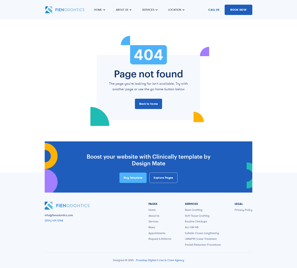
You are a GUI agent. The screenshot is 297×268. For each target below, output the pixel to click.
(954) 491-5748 (54, 220)
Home (152, 210)
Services (153, 221)
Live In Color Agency (171, 260)
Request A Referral (159, 238)
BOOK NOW (238, 10)
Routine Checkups (196, 221)
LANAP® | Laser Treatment (201, 238)
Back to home (148, 104)
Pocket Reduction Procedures (203, 244)
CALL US (213, 10)
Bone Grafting (193, 210)
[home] (65, 9)
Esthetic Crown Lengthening (202, 233)
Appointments (156, 233)
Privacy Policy (243, 210)
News (151, 227)
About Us (153, 215)
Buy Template (133, 177)
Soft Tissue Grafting (197, 215)
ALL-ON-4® (192, 227)
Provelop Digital (146, 260)
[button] (99, 10)
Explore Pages (163, 177)
